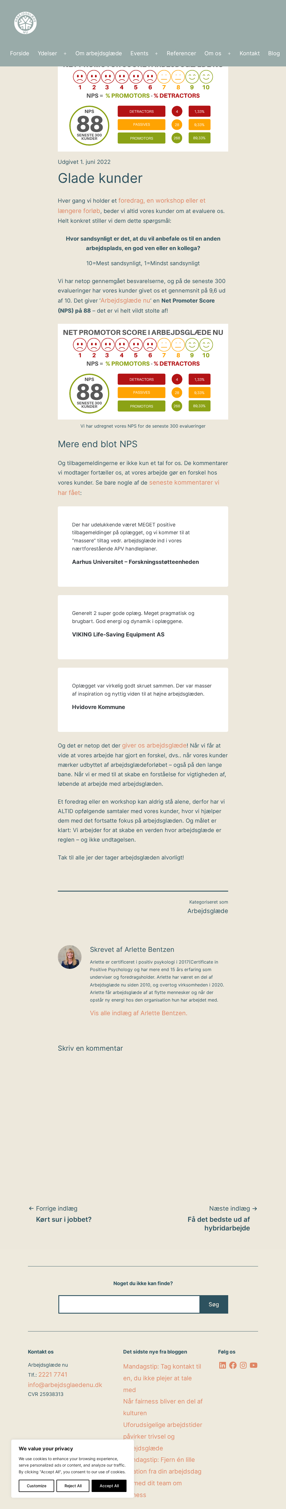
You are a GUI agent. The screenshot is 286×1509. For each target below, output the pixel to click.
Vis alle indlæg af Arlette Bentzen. (138, 1013)
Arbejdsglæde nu (125, 300)
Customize (36, 1485)
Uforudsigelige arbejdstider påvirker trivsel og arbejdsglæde (162, 1436)
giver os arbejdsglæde (154, 745)
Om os (212, 53)
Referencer (181, 53)
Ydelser (47, 53)
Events (139, 53)
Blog (274, 53)
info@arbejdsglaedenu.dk (65, 1384)
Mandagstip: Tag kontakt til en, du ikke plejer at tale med (162, 1378)
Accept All (109, 1485)
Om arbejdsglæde (98, 53)
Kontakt (250, 53)
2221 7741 (52, 1374)
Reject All (73, 1485)
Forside (19, 53)
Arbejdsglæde (207, 910)
